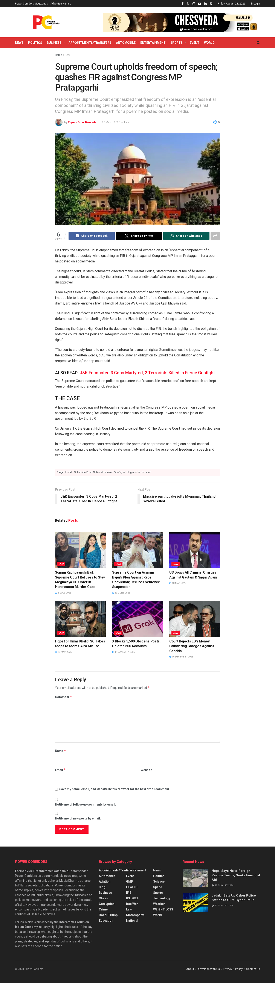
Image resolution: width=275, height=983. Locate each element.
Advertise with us (60, 3)
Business (54, 42)
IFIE (128, 892)
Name (60, 751)
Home (58, 54)
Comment (63, 697)
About (190, 969)
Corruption (107, 904)
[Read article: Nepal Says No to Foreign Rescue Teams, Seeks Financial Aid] (195, 878)
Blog (102, 887)
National (132, 920)
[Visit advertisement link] (181, 22)
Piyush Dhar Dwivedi (82, 122)
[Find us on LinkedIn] (205, 4)
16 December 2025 (182, 656)
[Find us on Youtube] (199, 4)
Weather (159, 904)
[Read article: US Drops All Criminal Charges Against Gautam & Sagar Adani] (194, 550)
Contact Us (253, 969)
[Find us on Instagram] (193, 4)
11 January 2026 (124, 652)
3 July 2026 (64, 592)
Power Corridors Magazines (31, 3)
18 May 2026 (178, 583)
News (19, 42)
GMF (129, 881)
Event (194, 42)
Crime (103, 909)
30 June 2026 (122, 592)
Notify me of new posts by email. (78, 818)
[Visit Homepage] (46, 22)
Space (157, 887)
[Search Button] (258, 42)
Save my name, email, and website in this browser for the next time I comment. (114, 789)
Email (60, 770)
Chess (103, 898)
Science (159, 881)
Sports (176, 42)
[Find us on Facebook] (182, 4)
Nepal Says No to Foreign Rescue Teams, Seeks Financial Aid (236, 875)
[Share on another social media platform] (215, 236)
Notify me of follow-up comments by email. (85, 804)
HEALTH (132, 887)
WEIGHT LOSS (163, 909)
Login (256, 3)
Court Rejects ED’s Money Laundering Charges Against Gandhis (191, 646)
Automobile (126, 42)
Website (146, 770)
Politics (35, 42)
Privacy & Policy (233, 969)
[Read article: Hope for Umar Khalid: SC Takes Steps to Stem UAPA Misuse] (80, 619)
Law (68, 54)
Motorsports (135, 915)
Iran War (132, 904)
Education (106, 920)
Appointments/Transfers (90, 42)
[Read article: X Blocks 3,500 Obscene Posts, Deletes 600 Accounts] (137, 619)
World (209, 42)
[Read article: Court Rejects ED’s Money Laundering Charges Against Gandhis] (194, 619)
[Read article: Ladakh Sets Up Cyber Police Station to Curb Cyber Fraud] (195, 902)
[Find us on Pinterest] (211, 4)
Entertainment (153, 42)
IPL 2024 (132, 898)
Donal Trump (108, 915)
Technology (161, 898)
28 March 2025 (111, 122)
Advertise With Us (209, 969)
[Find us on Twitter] (187, 4)
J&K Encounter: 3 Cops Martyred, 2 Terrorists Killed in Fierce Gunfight (147, 372)
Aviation (104, 881)
